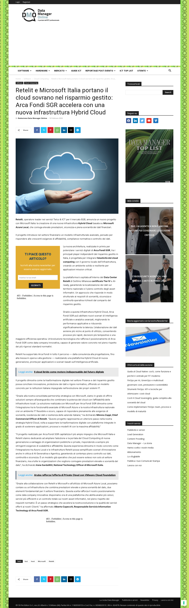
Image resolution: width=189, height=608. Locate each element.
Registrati (26, 2)
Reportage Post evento (99, 70)
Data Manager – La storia (139, 443)
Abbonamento (134, 452)
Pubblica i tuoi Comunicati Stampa (143, 461)
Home (18, 78)
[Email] (71, 130)
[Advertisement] (94, 45)
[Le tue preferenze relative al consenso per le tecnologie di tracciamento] (184, 603)
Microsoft (42, 561)
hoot (33, 561)
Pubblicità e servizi (136, 430)
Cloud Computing (41, 78)
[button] (169, 71)
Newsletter (144, 600)
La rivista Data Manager (109, 600)
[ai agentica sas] (149, 230)
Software (23, 70)
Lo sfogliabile (133, 456)
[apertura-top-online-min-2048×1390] (149, 155)
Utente (141, 70)
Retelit (51, 561)
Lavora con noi (134, 465)
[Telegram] (78, 130)
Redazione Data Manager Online (32, 118)
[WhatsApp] (57, 130)
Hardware (42, 70)
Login (18, 2)
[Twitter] (44, 130)
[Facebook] (37, 130)
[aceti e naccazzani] (149, 278)
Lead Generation (135, 434)
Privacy (155, 600)
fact (26, 561)
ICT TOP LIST (126, 70)
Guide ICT (76, 70)
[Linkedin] (64, 130)
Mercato (59, 70)
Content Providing (135, 438)
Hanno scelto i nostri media (140, 447)
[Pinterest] (50, 130)
